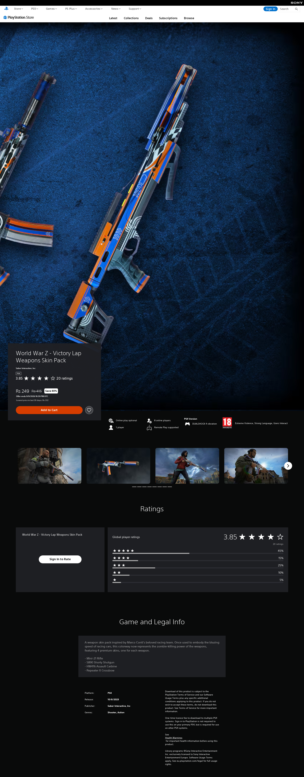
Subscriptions (168, 18)
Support (134, 8)
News (114, 8)
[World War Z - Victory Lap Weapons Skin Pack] (49, 466)
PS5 (33, 8)
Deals (149, 18)
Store (17, 8)
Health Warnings (173, 737)
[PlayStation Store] (20, 17)
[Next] (288, 466)
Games (50, 8)
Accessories (92, 8)
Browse (189, 18)
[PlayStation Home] (6, 9)
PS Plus (70, 8)
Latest (113, 18)
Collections (131, 18)
